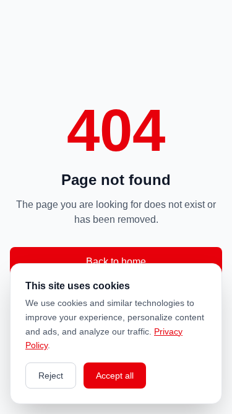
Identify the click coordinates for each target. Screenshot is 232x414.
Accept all (115, 375)
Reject (50, 375)
